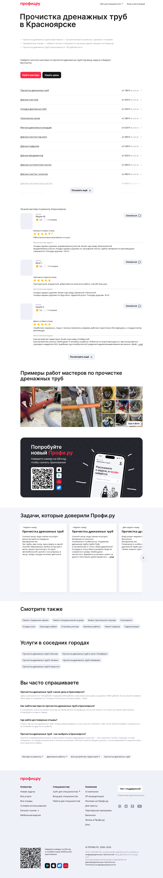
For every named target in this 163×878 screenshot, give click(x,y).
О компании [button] (91, 791)
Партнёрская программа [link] (98, 810)
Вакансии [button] (90, 815)
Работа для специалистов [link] (66, 801)
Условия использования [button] (33, 805)
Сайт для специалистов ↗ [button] (66, 791)
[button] (133, 215)
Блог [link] (87, 824)
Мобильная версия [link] (30, 815)
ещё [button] (112, 557)
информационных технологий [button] (99, 854)
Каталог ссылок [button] (28, 810)
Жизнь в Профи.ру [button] (95, 819)
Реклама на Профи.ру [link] (96, 801)
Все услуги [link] (25, 796)
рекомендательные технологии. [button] (100, 862)
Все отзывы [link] (26, 801)
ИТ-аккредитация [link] (94, 796)
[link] (30, 75)
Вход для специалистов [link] (65, 796)
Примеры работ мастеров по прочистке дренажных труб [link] (71, 376)
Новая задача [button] (27, 791)
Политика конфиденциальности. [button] (100, 864)
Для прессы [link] (91, 805)
